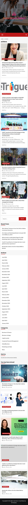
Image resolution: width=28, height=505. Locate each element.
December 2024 (6, 300)
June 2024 (4, 317)
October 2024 (5, 306)
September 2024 (6, 309)
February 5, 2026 (10, 67)
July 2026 (4, 257)
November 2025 (6, 274)
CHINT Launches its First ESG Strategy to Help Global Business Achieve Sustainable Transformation (13, 134)
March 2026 (5, 263)
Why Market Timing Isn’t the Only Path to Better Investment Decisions (14, 229)
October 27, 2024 (10, 204)
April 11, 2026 (9, 414)
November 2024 (6, 303)
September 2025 (6, 280)
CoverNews (21, 500)
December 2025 (6, 271)
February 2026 (5, 266)
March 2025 (5, 291)
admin (4, 67)
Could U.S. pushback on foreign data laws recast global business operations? (13, 242)
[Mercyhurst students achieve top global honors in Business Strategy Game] (14, 156)
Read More (4, 75)
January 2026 (5, 268)
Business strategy (6, 163)
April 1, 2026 (9, 493)
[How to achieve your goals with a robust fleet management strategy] (14, 190)
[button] (2, 34)
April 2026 (4, 260)
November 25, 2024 (10, 170)
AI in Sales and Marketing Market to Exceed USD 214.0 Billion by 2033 (14, 233)
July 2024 (4, 314)
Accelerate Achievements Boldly (9, 357)
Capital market (5, 338)
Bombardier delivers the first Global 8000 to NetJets (13, 247)
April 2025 (4, 289)
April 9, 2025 (9, 102)
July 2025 (4, 286)
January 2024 (5, 323)
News (3, 349)
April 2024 (4, 320)
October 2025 (5, 277)
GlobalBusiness (5, 128)
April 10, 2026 (9, 440)
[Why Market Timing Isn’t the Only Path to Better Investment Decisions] (14, 373)
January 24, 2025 (10, 137)
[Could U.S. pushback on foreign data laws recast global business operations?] (14, 453)
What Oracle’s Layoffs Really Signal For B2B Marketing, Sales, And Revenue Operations (12, 238)
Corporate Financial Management (9, 59)
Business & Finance (6, 332)
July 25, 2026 (9, 387)
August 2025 (5, 283)
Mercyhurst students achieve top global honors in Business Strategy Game (13, 168)
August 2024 (5, 311)
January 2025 (5, 297)
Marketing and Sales (6, 93)
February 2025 (5, 294)
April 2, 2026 (9, 467)
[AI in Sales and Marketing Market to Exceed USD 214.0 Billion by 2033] (14, 400)
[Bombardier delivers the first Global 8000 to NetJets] (14, 480)
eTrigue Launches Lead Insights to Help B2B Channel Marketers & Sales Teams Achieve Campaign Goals (13, 99)
